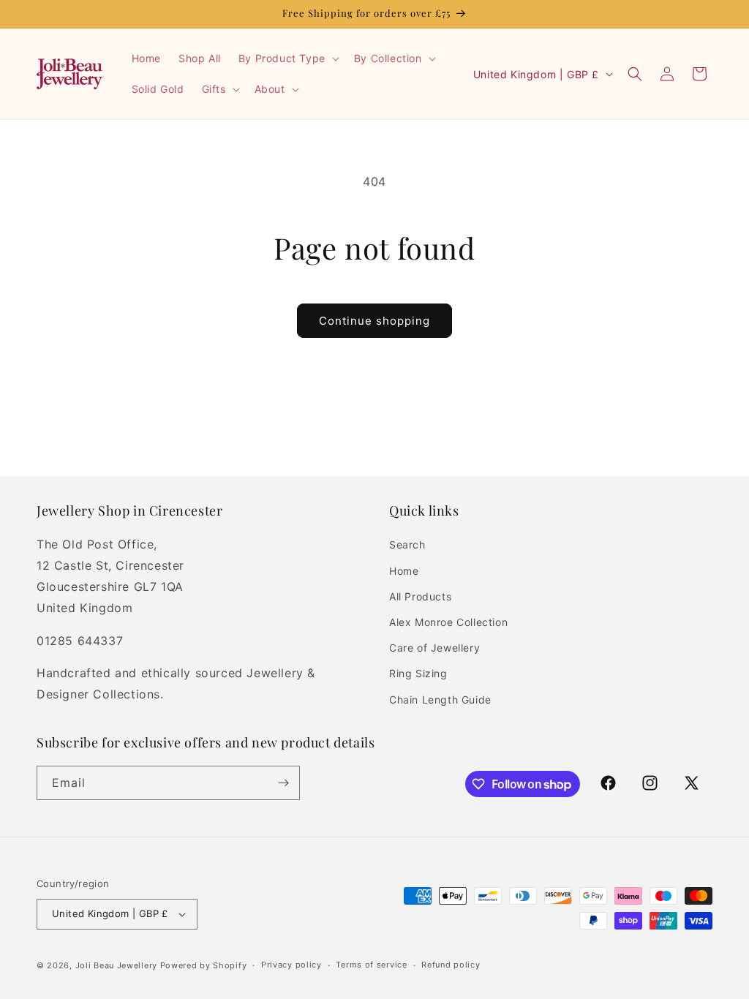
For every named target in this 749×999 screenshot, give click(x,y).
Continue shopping (374, 321)
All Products (420, 596)
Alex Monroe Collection (448, 622)
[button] (287, 58)
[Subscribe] (283, 783)
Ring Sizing (418, 673)
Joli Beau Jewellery (116, 965)
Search (407, 544)
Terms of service (371, 965)
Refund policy (450, 965)
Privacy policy (291, 965)
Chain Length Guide (440, 699)
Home (403, 571)
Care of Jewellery (434, 647)
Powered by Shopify (203, 965)
